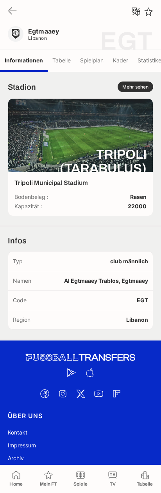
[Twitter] (80, 393)
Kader (120, 60)
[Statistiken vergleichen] (136, 11)
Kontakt (17, 432)
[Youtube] (98, 393)
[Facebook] (44, 393)
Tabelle (61, 60)
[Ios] (89, 372)
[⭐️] (148, 11)
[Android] (71, 372)
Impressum (22, 445)
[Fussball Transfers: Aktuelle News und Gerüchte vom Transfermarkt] (80, 357)
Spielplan (92, 60)
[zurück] (12, 11)
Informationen (24, 60)
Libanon (37, 38)
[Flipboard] (116, 393)
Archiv (16, 458)
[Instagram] (62, 393)
